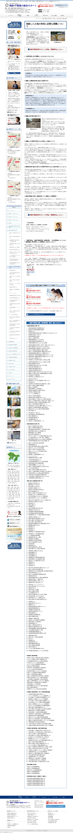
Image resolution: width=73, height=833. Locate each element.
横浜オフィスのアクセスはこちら (35, 292)
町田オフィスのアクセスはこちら (35, 305)
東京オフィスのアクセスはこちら (34, 298)
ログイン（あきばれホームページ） (6, 832)
